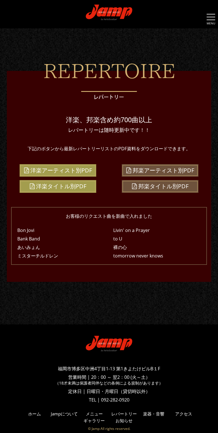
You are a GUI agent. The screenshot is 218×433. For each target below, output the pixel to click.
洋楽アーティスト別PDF (60, 170)
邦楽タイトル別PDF (162, 186)
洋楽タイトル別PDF (60, 186)
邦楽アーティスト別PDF (162, 170)
